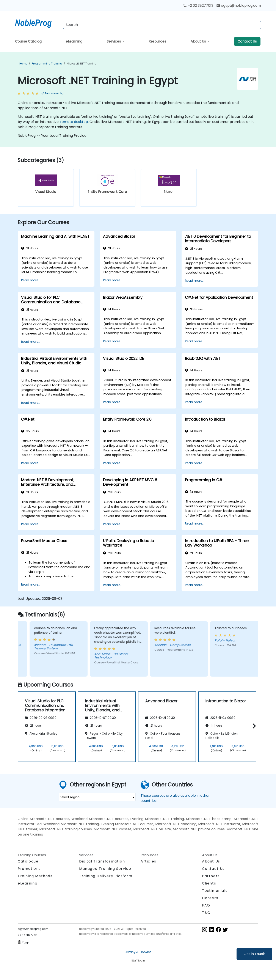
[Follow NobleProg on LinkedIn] (211, 929)
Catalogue (28, 861)
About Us (199, 41)
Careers (210, 897)
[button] (253, 726)
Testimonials (214, 890)
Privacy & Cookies (138, 952)
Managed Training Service (105, 868)
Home (23, 63)
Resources (157, 41)
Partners (211, 875)
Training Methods (35, 875)
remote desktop (74, 121)
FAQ (206, 905)
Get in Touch (254, 953)
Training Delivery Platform (105, 875)
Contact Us (247, 41)
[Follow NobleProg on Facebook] (218, 929)
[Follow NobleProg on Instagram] (204, 929)
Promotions (29, 868)
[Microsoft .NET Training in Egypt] (37, 22)
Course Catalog (28, 41)
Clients (209, 883)
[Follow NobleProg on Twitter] (225, 929)
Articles (148, 861)
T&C (206, 912)
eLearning (74, 41)
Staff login (138, 960)
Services (114, 41)
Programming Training (47, 63)
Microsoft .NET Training (81, 63)
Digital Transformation (102, 861)
